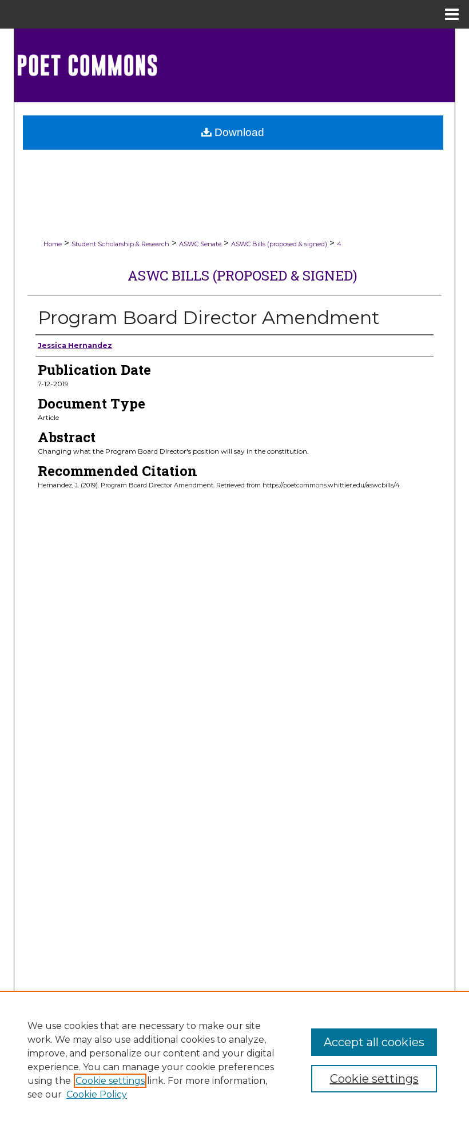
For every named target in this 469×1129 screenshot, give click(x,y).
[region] (234, 1060)
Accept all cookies (374, 1042)
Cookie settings (110, 1080)
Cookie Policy (96, 1094)
